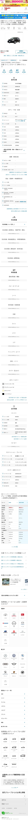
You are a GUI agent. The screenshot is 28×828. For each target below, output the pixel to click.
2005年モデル (13, 60)
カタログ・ (3, 28)
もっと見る (14, 546)
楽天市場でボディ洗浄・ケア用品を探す (18, 397)
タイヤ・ (19, 28)
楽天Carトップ (4, 12)
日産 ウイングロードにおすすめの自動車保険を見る (12, 567)
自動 (25, 28)
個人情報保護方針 (9, 808)
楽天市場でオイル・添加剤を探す (19, 436)
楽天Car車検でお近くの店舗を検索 (19, 211)
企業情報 (3, 808)
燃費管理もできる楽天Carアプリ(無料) (18, 172)
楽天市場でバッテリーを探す (20, 439)
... (8, 12)
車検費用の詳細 (23, 201)
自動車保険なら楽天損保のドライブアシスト (17, 208)
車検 (14, 28)
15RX (10, 502)
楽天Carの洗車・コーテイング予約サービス (17, 399)
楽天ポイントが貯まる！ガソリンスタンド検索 (16, 174)
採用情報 (15, 808)
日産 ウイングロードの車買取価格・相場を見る (12, 556)
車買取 (8, 28)
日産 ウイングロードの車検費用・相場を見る (11, 560)
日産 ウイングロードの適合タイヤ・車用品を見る (12, 563)
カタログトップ (4, 60)
